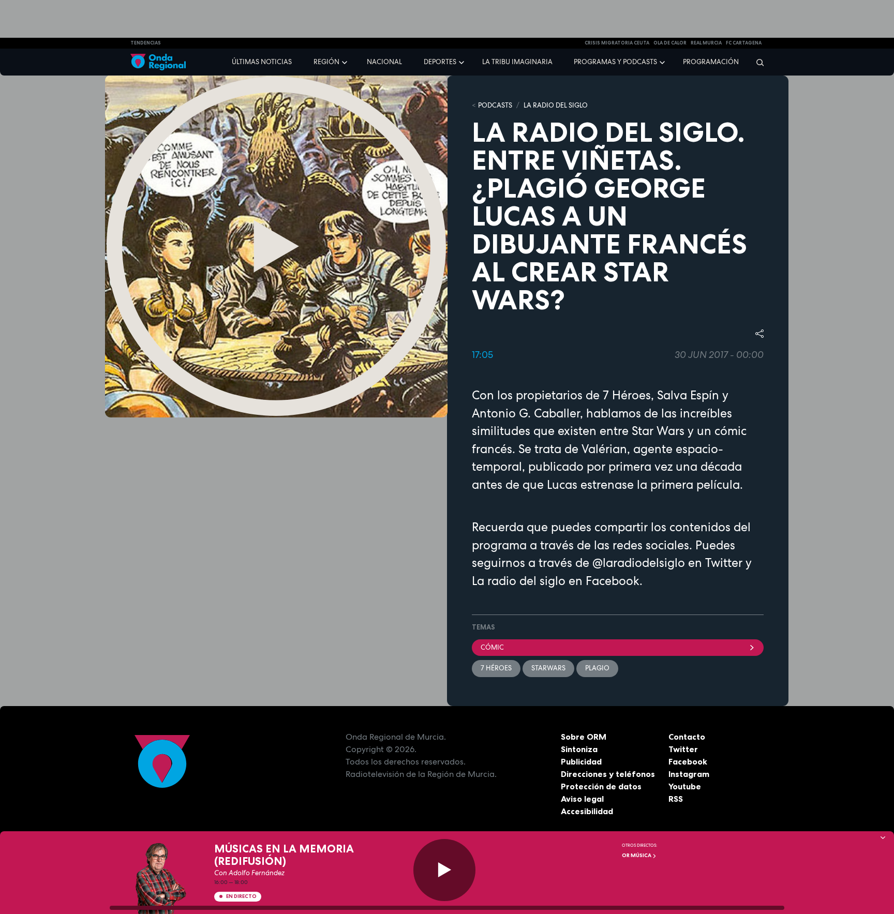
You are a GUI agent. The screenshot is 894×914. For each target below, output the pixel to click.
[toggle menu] (345, 61)
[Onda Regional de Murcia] (158, 62)
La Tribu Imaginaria (517, 61)
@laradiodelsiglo (637, 563)
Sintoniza (579, 749)
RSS (675, 798)
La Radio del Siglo (556, 105)
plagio (597, 668)
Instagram (688, 774)
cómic (492, 647)
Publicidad (581, 761)
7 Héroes (496, 668)
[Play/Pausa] (444, 870)
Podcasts (495, 105)
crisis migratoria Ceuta (617, 43)
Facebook (687, 761)
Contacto (686, 736)
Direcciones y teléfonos (608, 774)
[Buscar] (757, 62)
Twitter (683, 749)
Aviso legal (582, 798)
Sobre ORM (583, 736)
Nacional (384, 61)
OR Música (637, 855)
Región (326, 61)
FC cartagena (744, 43)
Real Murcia (706, 43)
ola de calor (670, 43)
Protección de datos (601, 786)
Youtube (684, 786)
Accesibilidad (587, 811)
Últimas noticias (262, 61)
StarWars (548, 668)
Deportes (440, 61)
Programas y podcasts (615, 61)
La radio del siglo (518, 581)
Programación (711, 61)
